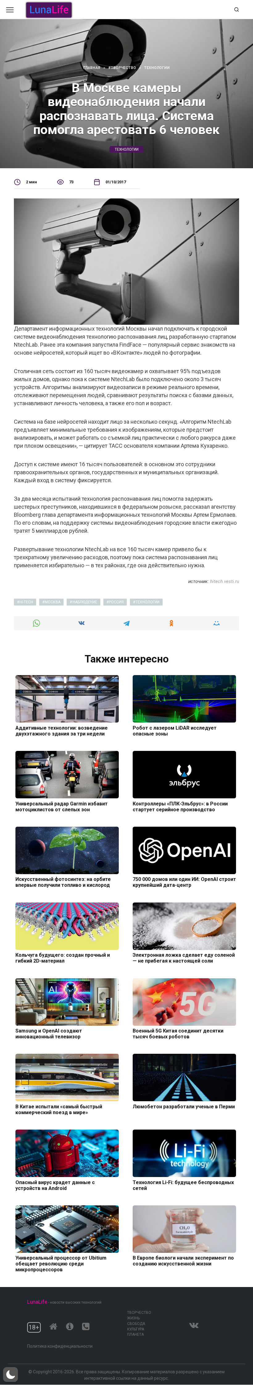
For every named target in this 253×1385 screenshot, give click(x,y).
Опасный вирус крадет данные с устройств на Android (55, 1185)
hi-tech (26, 602)
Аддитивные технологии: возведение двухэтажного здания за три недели (61, 730)
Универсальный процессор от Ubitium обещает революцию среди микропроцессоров (60, 1264)
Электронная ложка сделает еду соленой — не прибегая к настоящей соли (184, 958)
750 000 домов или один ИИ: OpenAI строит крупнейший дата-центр (184, 882)
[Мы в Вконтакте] (193, 1324)
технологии (127, 149)
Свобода (136, 1324)
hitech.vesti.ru (224, 581)
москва (52, 602)
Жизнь (133, 1318)
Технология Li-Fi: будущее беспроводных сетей (183, 1185)
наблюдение (85, 602)
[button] (10, 1374)
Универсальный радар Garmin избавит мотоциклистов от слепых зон (61, 806)
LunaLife (37, 1302)
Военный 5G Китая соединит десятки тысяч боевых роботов (178, 1034)
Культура (135, 1329)
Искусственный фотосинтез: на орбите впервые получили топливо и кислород (63, 882)
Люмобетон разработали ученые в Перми (184, 1106)
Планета (135, 1334)
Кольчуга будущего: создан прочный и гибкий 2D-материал (62, 958)
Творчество (139, 1312)
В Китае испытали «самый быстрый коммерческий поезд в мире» (58, 1109)
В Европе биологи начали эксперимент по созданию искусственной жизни (183, 1261)
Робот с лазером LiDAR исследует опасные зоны (175, 730)
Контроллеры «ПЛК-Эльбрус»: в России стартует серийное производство (180, 806)
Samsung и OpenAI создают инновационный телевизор (48, 1034)
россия (116, 602)
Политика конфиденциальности (60, 1346)
